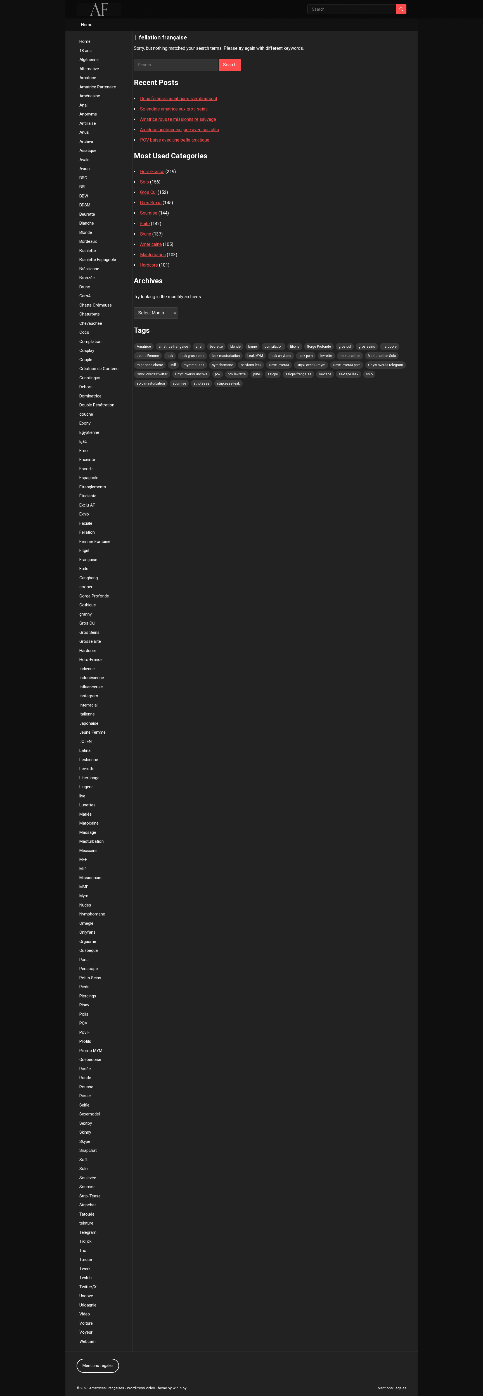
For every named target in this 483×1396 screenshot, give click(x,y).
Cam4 (84, 295)
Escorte (86, 468)
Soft (83, 1159)
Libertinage (89, 777)
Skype (84, 1141)
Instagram (88, 695)
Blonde (85, 232)
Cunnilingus (89, 377)
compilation (273, 347)
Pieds (84, 986)
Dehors (86, 386)
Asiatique (87, 150)
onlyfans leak (251, 365)
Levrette (86, 768)
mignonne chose (150, 365)
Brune (84, 286)
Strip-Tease (90, 1196)
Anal (83, 105)
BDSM (84, 205)
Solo (83, 1168)
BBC (83, 177)
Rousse (86, 1086)
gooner (86, 586)
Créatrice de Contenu (99, 368)
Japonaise (88, 723)
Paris (84, 959)
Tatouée (86, 1214)
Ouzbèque (88, 950)
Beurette (87, 214)
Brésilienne (89, 268)
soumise (179, 383)
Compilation (90, 341)
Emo (83, 450)
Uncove (86, 1295)
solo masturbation (151, 383)
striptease (201, 383)
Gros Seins (89, 632)
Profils (85, 1041)
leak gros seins (192, 356)
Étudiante (87, 495)
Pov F (84, 1032)
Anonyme (88, 114)
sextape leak (348, 374)
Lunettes (87, 805)
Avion (84, 168)
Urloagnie (87, 1305)
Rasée (85, 1068)
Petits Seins (90, 977)
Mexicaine (88, 850)
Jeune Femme (92, 732)
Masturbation (91, 841)
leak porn (306, 356)
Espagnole (88, 477)
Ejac (83, 441)
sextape (325, 374)
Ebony (85, 423)
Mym (83, 895)
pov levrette (237, 374)
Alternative (89, 68)
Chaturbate (89, 314)
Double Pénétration (96, 405)
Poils (83, 1014)
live (82, 796)
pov (217, 374)
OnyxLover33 (279, 365)
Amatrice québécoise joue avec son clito (179, 129)
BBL (83, 186)
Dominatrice (90, 396)
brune (252, 347)
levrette (326, 356)
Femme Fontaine (94, 541)
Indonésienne (91, 677)
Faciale (85, 523)
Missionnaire (91, 877)
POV (83, 1023)
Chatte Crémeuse (95, 305)
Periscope (88, 968)
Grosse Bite (90, 641)
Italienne (87, 714)
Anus (84, 132)
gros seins (367, 347)
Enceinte (87, 459)
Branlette (87, 250)
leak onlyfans (281, 356)
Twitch (85, 1277)
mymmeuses (194, 365)
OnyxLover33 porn (347, 365)
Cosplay (86, 350)
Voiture (86, 1323)
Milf (82, 868)
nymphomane (222, 365)
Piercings (87, 996)
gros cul (344, 347)
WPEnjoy (179, 1388)
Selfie (84, 1105)
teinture (86, 1223)
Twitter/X (87, 1286)
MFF (83, 859)
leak (170, 356)
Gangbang (88, 577)
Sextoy (85, 1123)
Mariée (85, 814)
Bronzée (87, 277)
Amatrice (87, 77)
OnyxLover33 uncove (191, 374)
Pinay (84, 1004)
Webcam (87, 1341)
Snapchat (88, 1150)
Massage (87, 832)
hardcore (390, 347)
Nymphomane (92, 914)
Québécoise (90, 1059)
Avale (84, 159)
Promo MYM (90, 1050)
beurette (216, 347)
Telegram (87, 1232)
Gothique (87, 605)
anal (199, 347)
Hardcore (87, 650)
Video (84, 1314)
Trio (82, 1250)
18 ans (85, 50)
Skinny (85, 1132)
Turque (85, 1259)
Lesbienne (88, 759)
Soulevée (87, 1177)
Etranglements (92, 486)
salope (272, 374)
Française (88, 559)
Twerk (85, 1268)
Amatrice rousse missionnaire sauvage (178, 119)
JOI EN (85, 741)
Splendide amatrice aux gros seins (174, 109)
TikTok (85, 1241)
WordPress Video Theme (147, 1388)
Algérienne (89, 59)
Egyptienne (89, 432)
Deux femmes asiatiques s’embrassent (178, 98)
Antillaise (87, 123)
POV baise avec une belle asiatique (174, 140)
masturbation (350, 356)
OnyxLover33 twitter (152, 374)
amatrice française (173, 347)
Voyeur (86, 1332)
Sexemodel (89, 1114)
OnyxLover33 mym (311, 365)
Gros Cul (87, 623)
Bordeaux (88, 241)
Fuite (83, 568)
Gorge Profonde (94, 596)
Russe (85, 1095)
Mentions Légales (97, 1365)
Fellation (87, 532)
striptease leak (228, 383)
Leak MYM (255, 356)
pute (256, 374)
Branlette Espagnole (97, 259)
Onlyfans (87, 932)
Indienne (87, 668)
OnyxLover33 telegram (385, 365)
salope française (298, 374)
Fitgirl (84, 550)
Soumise (87, 1186)
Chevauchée (90, 323)
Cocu (84, 332)
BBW (83, 196)
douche (86, 414)
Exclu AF (87, 505)
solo (369, 374)
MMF (83, 886)
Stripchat (87, 1204)
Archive (86, 141)
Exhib (84, 514)
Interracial (88, 705)
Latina (85, 750)
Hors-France (91, 659)
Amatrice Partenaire (97, 87)
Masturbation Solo (382, 356)
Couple (85, 359)
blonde (235, 347)
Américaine (89, 95)
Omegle (86, 923)
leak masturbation (226, 356)
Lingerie (86, 786)
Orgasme (87, 941)
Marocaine (89, 823)
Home (87, 24)
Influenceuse (91, 686)
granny (85, 614)
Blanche (86, 223)
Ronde (85, 1077)
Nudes (85, 905)
